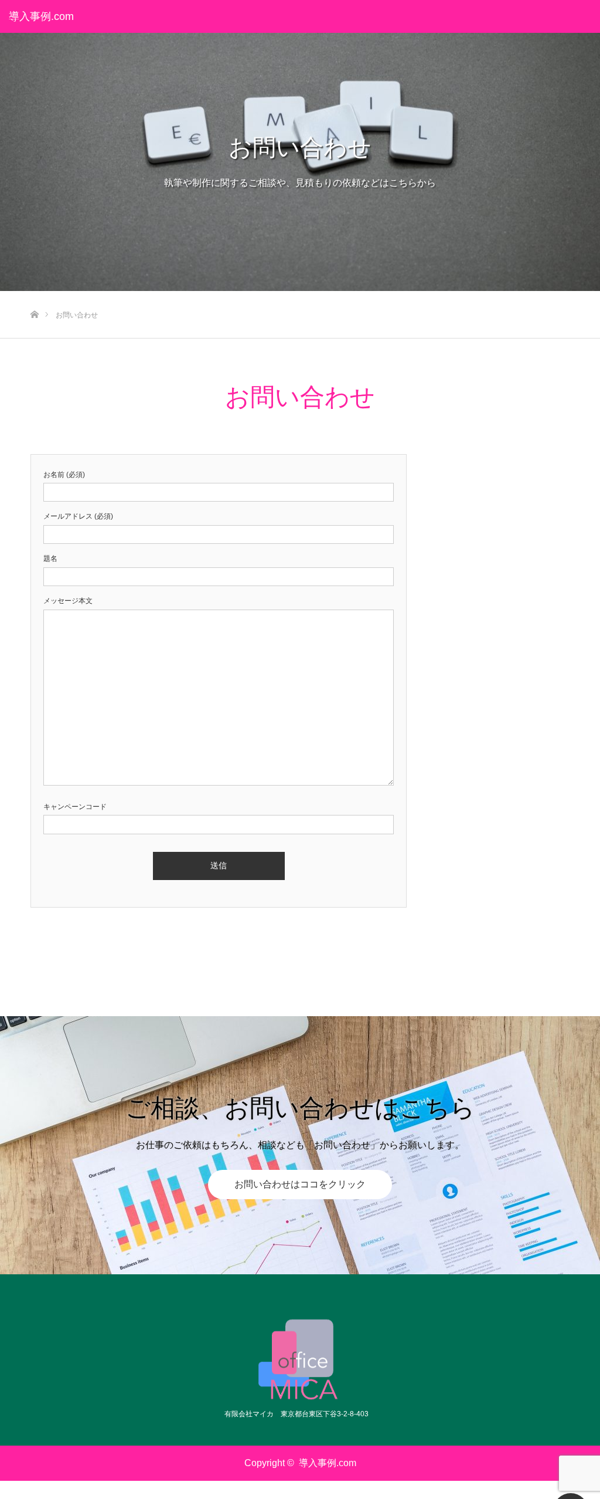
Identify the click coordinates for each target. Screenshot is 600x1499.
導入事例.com (41, 16)
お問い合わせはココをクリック (300, 1184)
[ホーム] (34, 295)
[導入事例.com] (300, 1359)
